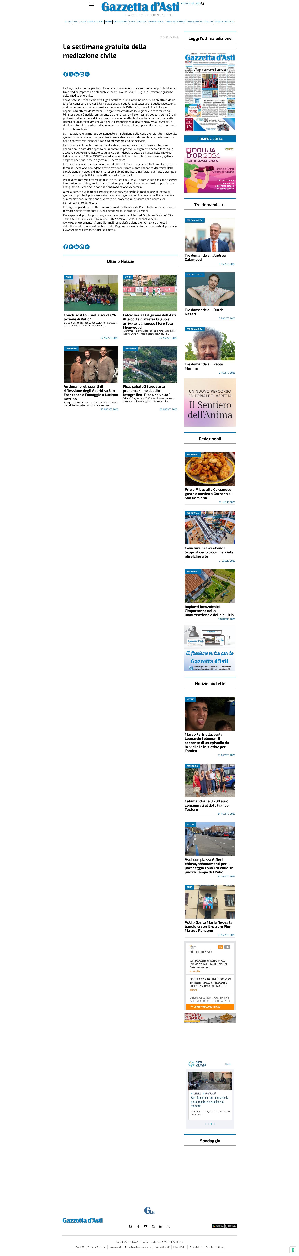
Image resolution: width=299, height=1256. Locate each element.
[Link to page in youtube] (145, 1226)
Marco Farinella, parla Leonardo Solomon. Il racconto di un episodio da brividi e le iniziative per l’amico (207, 742)
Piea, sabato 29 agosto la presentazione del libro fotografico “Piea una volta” (146, 390)
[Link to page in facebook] (65, 74)
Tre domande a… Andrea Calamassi (205, 257)
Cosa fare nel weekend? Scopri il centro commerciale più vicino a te (209, 552)
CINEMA (108, 21)
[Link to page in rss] (153, 1226)
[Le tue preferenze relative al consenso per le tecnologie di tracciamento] (293, 1250)
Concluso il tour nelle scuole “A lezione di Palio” (90, 317)
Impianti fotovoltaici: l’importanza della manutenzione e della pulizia (209, 610)
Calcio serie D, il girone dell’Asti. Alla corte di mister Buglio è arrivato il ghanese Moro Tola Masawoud (150, 321)
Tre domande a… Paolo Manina (204, 366)
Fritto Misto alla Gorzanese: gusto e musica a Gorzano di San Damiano (208, 493)
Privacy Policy (179, 1247)
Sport (132, 21)
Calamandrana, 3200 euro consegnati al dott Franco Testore (207, 805)
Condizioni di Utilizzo (214, 1247)
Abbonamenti (115, 1247)
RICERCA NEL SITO (191, 3)
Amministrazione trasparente (138, 1247)
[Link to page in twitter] (71, 74)
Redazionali (193, 21)
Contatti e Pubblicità (97, 1247)
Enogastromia (120, 21)
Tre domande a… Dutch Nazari (204, 311)
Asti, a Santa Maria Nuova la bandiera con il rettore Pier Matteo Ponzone (208, 926)
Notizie (68, 21)
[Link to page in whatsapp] (81, 74)
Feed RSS (80, 1247)
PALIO (75, 21)
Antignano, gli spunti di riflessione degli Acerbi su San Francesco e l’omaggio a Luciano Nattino (91, 392)
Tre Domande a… (156, 21)
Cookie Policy (195, 1247)
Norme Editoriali (162, 1247)
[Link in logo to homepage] (91, 1220)
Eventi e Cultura (95, 21)
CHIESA (83, 21)
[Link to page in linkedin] (76, 74)
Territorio (142, 21)
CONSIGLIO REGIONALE (225, 21)
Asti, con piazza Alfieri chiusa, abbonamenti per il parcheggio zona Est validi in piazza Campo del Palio (209, 865)
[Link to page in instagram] (130, 1226)
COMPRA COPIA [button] (210, 139)
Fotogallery (206, 21)
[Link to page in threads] (87, 74)
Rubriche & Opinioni (175, 21)
